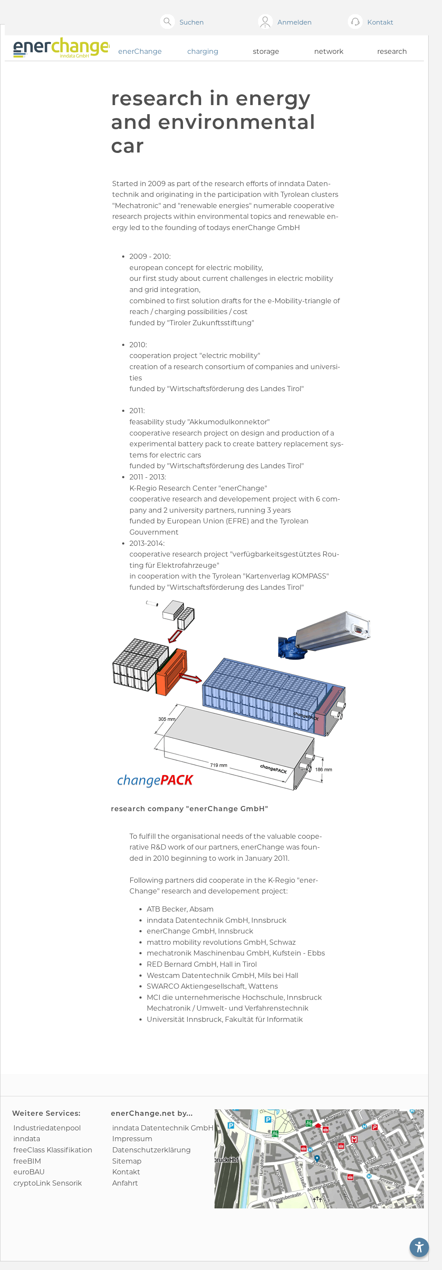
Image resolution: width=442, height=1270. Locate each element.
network (329, 51)
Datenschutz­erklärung (151, 1150)
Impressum (132, 1139)
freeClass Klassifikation (52, 1150)
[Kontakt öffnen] (356, 22)
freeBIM (27, 1161)
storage (266, 51)
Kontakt (126, 1172)
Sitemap (127, 1161)
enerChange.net (143, 1113)
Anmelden (295, 22)
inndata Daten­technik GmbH (163, 1128)
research (392, 51)
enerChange (140, 51)
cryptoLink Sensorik (47, 1183)
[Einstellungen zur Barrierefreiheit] (419, 1247)
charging (202, 51)
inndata (26, 1139)
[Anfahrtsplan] (319, 1158)
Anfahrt (125, 1183)
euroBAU (29, 1172)
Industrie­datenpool (47, 1128)
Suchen (192, 22)
